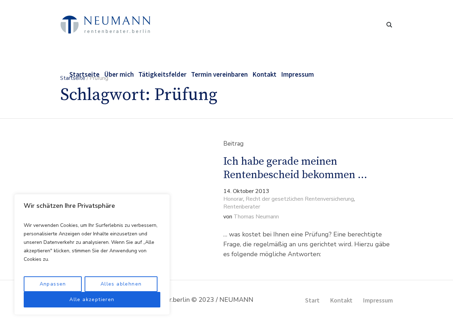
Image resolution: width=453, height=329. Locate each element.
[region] (92, 254)
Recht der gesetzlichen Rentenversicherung (300, 199)
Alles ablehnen (121, 284)
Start (312, 300)
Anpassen (53, 284)
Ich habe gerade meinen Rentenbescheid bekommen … (295, 168)
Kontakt (341, 300)
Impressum (378, 300)
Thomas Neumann (256, 217)
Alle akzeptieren (91, 299)
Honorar (233, 199)
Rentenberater (241, 207)
